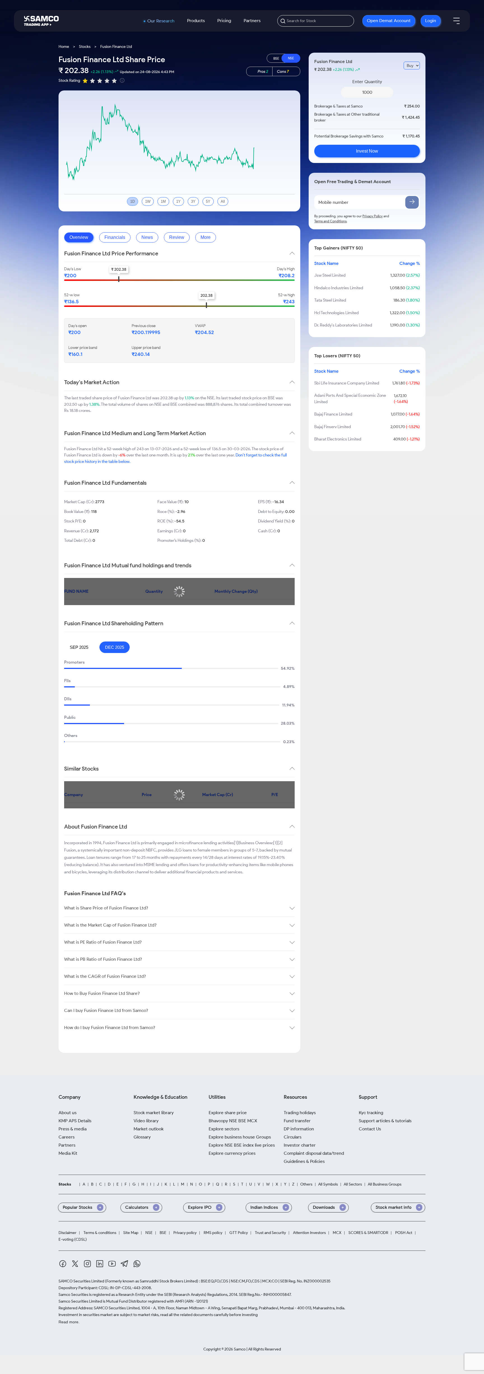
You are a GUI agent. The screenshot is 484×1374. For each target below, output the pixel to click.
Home (64, 46)
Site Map (130, 1233)
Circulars (292, 1137)
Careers (67, 1137)
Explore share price (228, 1112)
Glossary (142, 1137)
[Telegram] (124, 1264)
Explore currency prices (232, 1153)
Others (306, 1184)
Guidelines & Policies (304, 1161)
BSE (163, 1233)
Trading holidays (300, 1112)
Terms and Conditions (330, 221)
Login (430, 20)
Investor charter (300, 1145)
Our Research (160, 21)
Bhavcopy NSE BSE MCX (233, 1120)
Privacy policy (185, 1233)
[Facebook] (63, 1264)
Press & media (73, 1129)
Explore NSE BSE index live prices (242, 1145)
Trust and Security (270, 1233)
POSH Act (403, 1233)
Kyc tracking (371, 1112)
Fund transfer (297, 1120)
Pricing (224, 20)
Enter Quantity (367, 81)
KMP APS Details (75, 1120)
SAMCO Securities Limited (81, 1281)
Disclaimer (67, 1233)
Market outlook (149, 1129)
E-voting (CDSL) (73, 1239)
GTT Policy (238, 1233)
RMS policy (213, 1233)
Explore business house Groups (240, 1137)
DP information (299, 1129)
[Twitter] (75, 1264)
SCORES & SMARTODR (368, 1233)
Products (196, 20)
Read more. (69, 1322)
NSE (149, 1233)
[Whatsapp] (137, 1264)
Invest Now (367, 151)
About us (67, 1112)
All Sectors (353, 1184)
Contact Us (370, 1129)
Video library (146, 1120)
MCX (337, 1233)
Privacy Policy (372, 216)
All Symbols (328, 1184)
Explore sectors (224, 1129)
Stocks (84, 46)
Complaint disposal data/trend (314, 1153)
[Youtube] (112, 1264)
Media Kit (68, 1153)
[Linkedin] (100, 1264)
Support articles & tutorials (385, 1120)
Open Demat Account (389, 20)
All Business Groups (384, 1184)
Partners (252, 20)
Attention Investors (309, 1233)
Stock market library (154, 1112)
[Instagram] (87, 1264)
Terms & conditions (99, 1233)
